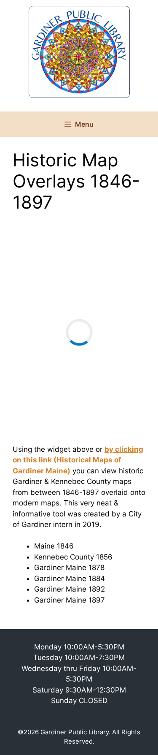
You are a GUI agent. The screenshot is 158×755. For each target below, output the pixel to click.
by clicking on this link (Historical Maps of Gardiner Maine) (78, 460)
